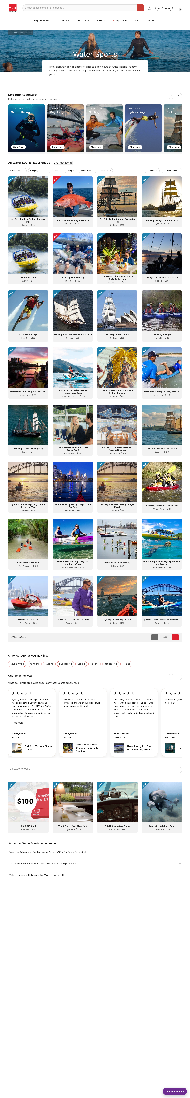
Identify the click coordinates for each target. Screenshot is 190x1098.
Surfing (49, 663)
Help (137, 20)
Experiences (41, 20)
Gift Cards (83, 20)
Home (14, 32)
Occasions (63, 20)
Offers (101, 20)
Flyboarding (65, 663)
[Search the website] (140, 7)
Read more (17, 722)
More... (152, 20)
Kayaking (34, 663)
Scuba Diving (17, 663)
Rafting (95, 663)
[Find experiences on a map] (149, 7)
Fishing (126, 663)
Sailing (81, 663)
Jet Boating (110, 663)
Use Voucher (164, 8)
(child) (28, 448)
